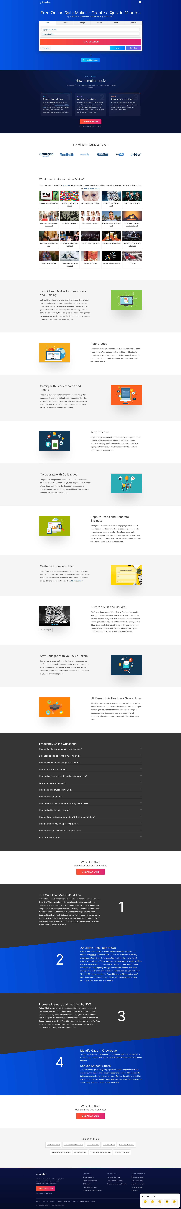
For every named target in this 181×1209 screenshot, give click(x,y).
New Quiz (46, 48)
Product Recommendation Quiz (100, 1152)
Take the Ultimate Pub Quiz (111, 243)
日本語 (93, 1201)
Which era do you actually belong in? (132, 244)
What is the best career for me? (49, 244)
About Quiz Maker (137, 1181)
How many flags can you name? (70, 204)
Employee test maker (114, 1177)
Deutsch (45, 1201)
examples (66, 185)
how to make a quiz (91, 189)
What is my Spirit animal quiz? (111, 204)
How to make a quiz (53, 1145)
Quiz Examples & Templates (61, 1152)
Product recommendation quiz (116, 1184)
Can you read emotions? (90, 223)
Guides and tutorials (138, 1177)
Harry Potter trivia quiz (132, 203)
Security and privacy (138, 1184)
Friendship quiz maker (90, 1187)
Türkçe (74, 1201)
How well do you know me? (49, 203)
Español (52, 1201)
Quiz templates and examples (92, 1190)
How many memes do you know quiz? (49, 224)
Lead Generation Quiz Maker (73, 1145)
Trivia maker (87, 1184)
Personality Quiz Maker (126, 1145)
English (38, 1201)
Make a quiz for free (45, 1188)
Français (59, 1201)
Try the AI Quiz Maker (90, 60)
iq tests (93, 955)
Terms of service (137, 1187)
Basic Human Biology (49, 263)
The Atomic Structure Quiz (111, 263)
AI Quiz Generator (80, 1152)
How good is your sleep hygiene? (70, 264)
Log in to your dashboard (44, 1193)
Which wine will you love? (90, 243)
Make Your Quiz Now (90, 122)
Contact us (135, 1190)
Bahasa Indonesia (84, 1201)
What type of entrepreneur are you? (70, 244)
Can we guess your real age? (90, 203)
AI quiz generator (88, 1177)
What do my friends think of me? (111, 224)
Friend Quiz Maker (93, 1145)
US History (132, 263)
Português (67, 1201)
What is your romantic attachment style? (132, 224)
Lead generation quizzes (115, 1181)
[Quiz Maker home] (45, 3)
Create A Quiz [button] (90, 871)
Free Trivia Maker (109, 1145)
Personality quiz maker (90, 1181)
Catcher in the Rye (90, 263)
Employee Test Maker (122, 1152)
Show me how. (77, 581)
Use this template (46, 630)
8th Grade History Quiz (69, 223)
